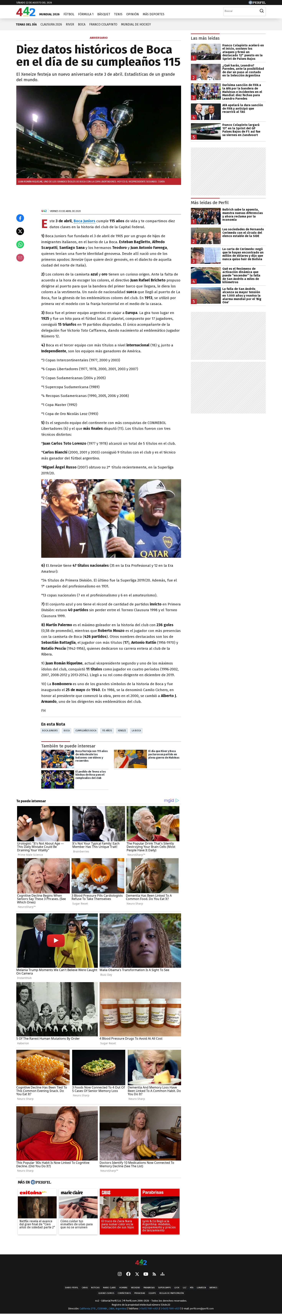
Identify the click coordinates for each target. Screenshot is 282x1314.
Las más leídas (205, 38)
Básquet (103, 14)
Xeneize (122, 730)
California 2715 (88, 1308)
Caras (85, 1288)
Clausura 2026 (51, 24)
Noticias (95, 1288)
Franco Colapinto (103, 24)
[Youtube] (145, 1274)
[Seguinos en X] (137, 1274)
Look (176, 1288)
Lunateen (201, 1288)
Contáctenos (124, 1293)
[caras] (119, 1193)
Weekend (135, 1288)
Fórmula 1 (85, 14)
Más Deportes (153, 14)
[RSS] (154, 1274)
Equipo (152, 1293)
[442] (141, 1262)
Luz (184, 1288)
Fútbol (68, 14)
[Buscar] (262, 11)
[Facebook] (128, 1274)
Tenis (118, 14)
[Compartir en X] (20, 231)
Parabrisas (149, 1288)
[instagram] (120, 1274)
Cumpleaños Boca (85, 730)
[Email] (20, 258)
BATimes (213, 1288)
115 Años (107, 730)
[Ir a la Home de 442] (25, 15)
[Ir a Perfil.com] (257, 3)
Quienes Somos (106, 1293)
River (70, 24)
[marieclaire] (78, 1193)
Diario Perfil (71, 1288)
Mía (191, 1288)
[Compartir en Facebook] (20, 218)
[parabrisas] (160, 1193)
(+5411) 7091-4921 (148, 1308)
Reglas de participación (171, 1293)
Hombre (123, 1288)
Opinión (132, 14)
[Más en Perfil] (40, 1182)
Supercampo (164, 1288)
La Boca (136, 730)
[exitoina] (37, 1193)
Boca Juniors (50, 730)
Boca (81, 24)
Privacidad (139, 1293)
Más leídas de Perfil (210, 202)
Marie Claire (109, 1288)
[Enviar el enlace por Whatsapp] (20, 244)
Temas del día (26, 24)
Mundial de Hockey (136, 24)
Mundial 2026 (49, 14)
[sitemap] (162, 1274)
